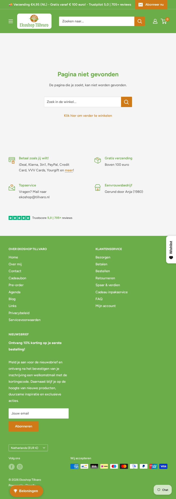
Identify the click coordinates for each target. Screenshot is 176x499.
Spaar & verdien (108, 285)
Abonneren (23, 426)
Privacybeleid (19, 313)
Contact (15, 271)
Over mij (15, 264)
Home (13, 257)
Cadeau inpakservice (112, 292)
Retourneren (105, 278)
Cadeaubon (17, 278)
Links (12, 306)
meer (69, 170)
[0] (164, 21)
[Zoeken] (139, 21)
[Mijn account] (155, 21)
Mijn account (106, 306)
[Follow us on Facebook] (12, 467)
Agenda (14, 292)
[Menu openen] (11, 21)
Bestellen (103, 271)
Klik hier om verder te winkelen (88, 116)
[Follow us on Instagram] (20, 467)
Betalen (101, 264)
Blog (12, 299)
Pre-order (16, 285)
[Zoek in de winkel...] (126, 102)
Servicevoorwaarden (25, 320)
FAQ (99, 299)
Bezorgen (103, 257)
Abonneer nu (154, 4)
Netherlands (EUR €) (24, 448)
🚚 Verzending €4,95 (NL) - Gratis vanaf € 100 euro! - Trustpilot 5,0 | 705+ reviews (70, 4)
